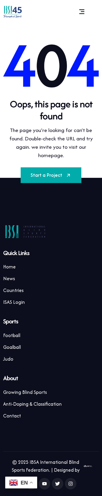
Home (9, 266)
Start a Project (46, 175)
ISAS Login (14, 302)
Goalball (12, 347)
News (9, 278)
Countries (13, 290)
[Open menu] (82, 12)
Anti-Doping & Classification (32, 403)
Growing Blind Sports (25, 392)
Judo (8, 358)
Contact (12, 415)
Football (11, 335)
